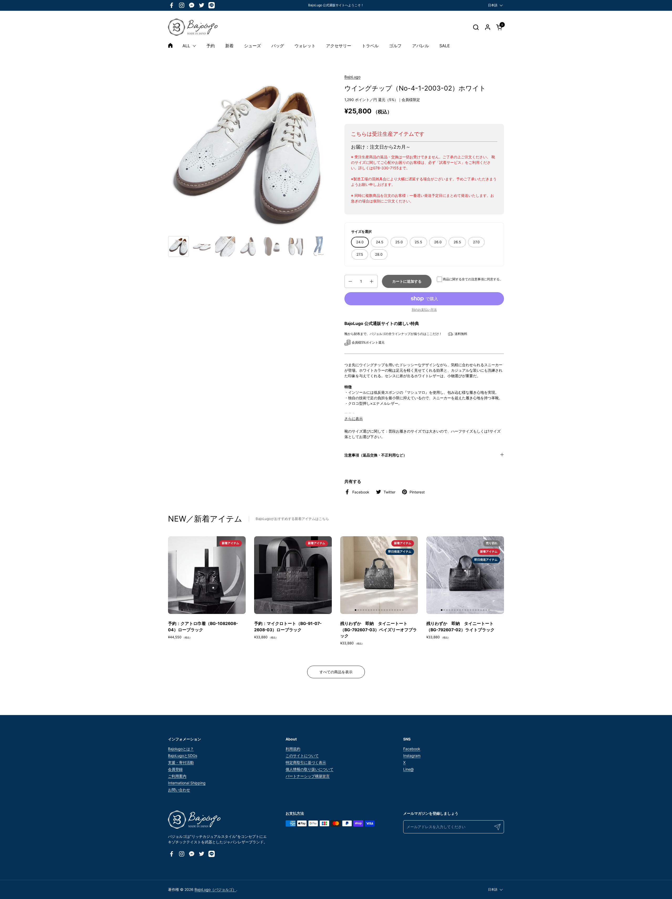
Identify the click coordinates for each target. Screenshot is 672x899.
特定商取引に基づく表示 (306, 762)
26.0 (438, 242)
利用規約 (293, 748)
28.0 (378, 254)
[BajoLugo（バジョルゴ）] (193, 27)
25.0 (399, 242)
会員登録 (175, 769)
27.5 (359, 254)
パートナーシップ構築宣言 (308, 776)
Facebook (411, 748)
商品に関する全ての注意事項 (463, 279)
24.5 (379, 242)
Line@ (408, 769)
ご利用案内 (177, 776)
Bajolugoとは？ (181, 748)
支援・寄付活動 (181, 762)
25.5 (418, 242)
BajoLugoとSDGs (182, 755)
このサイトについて (302, 755)
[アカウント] (487, 27)
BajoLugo (352, 77)
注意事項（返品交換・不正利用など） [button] (375, 455)
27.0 (476, 242)
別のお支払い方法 (424, 310)
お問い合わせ (179, 789)
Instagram (412, 755)
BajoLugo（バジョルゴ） (215, 889)
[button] (475, 27)
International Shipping (187, 783)
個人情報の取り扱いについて (309, 769)
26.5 (457, 242)
